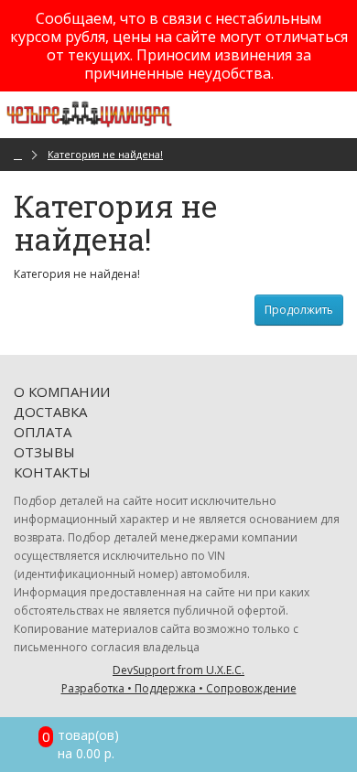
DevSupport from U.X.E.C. (179, 679)
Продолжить (299, 309)
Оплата (42, 432)
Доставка (50, 411)
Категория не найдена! (105, 154)
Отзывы (44, 452)
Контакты (52, 472)
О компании (62, 391)
